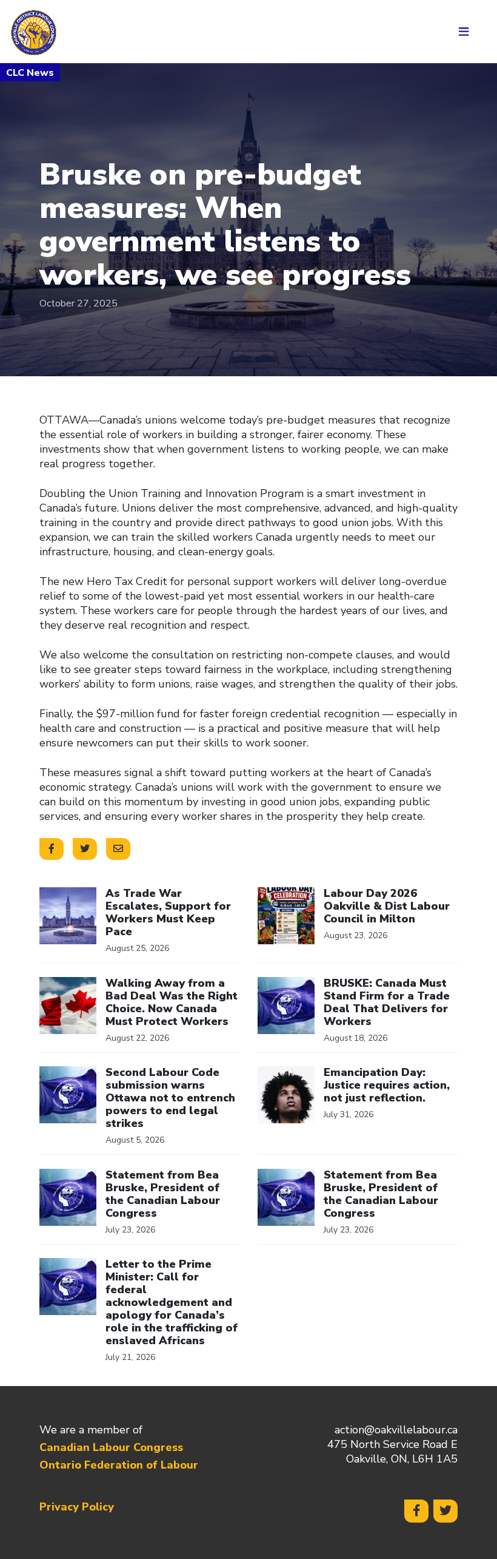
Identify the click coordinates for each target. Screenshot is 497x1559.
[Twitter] (445, 1511)
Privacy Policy (76, 1507)
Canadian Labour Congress (111, 1447)
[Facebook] (416, 1511)
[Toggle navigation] (468, 31)
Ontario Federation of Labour (118, 1465)
